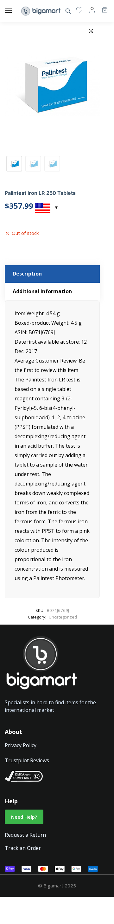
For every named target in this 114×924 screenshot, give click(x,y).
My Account (92, 9)
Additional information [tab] (42, 291)
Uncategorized (63, 617)
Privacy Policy (20, 745)
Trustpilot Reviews (27, 760)
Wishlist (79, 9)
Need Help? (24, 817)
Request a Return (25, 834)
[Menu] (14, 11)
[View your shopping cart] (101, 7)
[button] (91, 31)
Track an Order (23, 848)
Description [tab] (27, 273)
